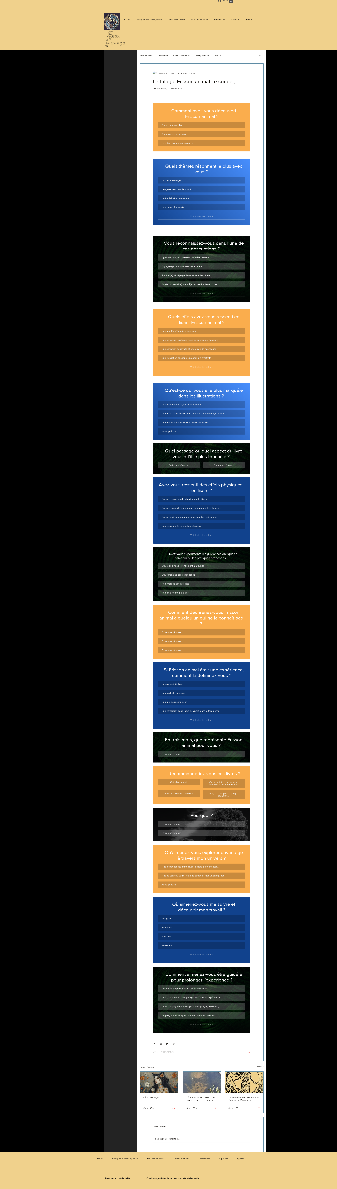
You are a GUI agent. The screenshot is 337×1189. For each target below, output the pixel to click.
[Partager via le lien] (173, 1043)
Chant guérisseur (202, 55)
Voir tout (260, 1067)
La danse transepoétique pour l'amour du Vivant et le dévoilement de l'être (244, 1098)
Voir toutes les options (201, 216)
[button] (260, 55)
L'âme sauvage (150, 1097)
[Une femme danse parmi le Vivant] (244, 1082)
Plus (216, 55)
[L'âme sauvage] (159, 1082)
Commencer (163, 55)
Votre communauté (181, 55)
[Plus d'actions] (248, 73)
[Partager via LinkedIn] (167, 1043)
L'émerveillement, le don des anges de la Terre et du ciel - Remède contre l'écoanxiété (201, 1098)
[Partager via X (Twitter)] (160, 1043)
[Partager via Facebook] (154, 1043)
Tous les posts (146, 55)
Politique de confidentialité (117, 1178)
